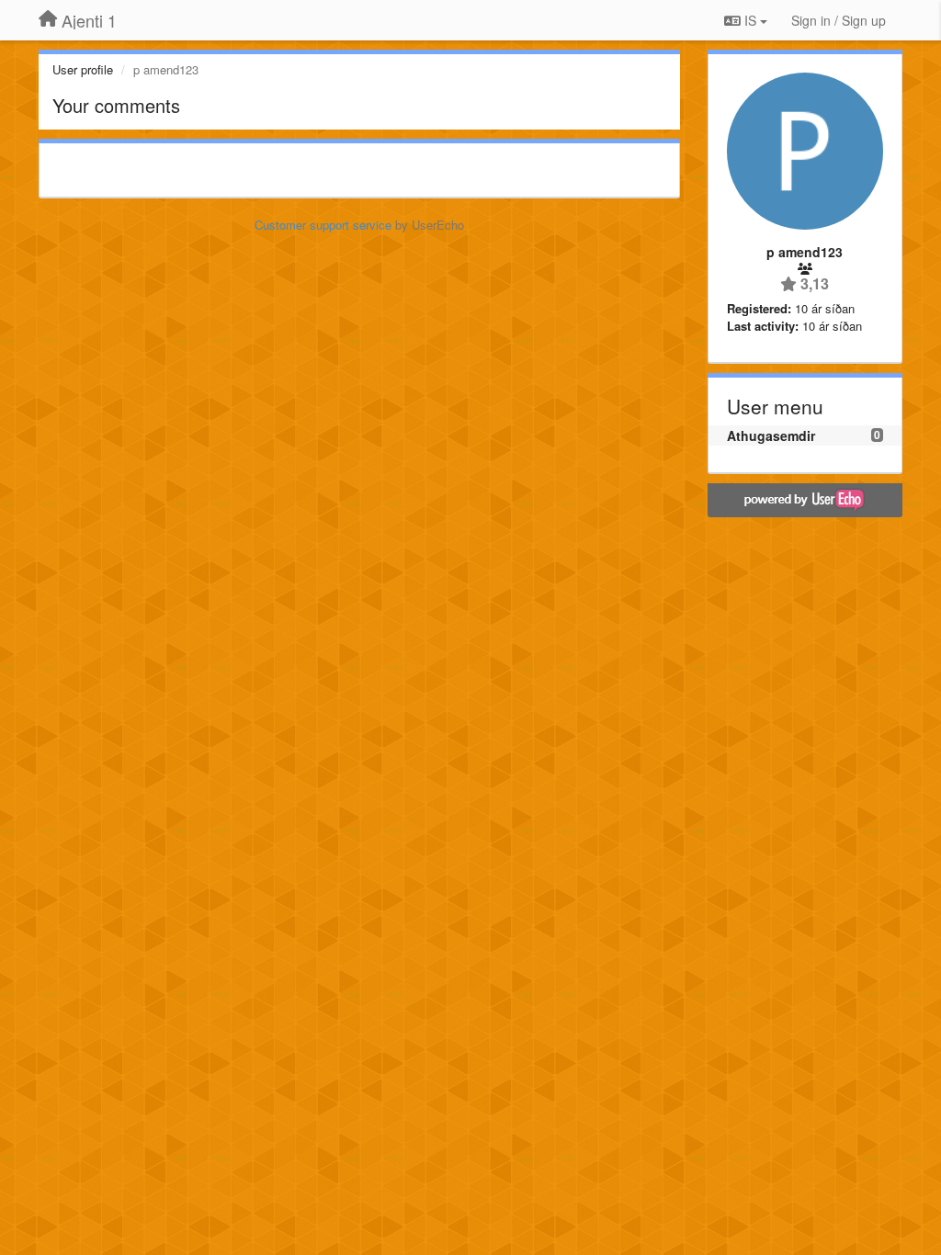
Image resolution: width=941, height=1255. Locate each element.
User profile (82, 69)
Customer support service (323, 224)
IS (750, 20)
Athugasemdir (771, 435)
